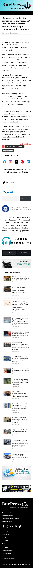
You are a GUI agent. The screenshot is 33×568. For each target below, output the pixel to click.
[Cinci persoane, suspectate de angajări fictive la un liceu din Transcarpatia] (7, 372)
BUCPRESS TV (6, 547)
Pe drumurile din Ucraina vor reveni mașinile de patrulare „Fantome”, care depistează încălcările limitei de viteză (20, 443)
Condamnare (10, 147)
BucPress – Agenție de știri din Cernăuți (14, 564)
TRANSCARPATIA (7, 553)
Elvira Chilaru (15, 33)
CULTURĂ (5, 540)
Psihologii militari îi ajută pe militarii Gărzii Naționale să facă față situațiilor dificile (20, 278)
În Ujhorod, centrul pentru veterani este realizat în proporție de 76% (20, 431)
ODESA (4, 556)
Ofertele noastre (7, 513)
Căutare (25, 199)
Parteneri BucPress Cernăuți (10, 518)
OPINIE (4, 543)
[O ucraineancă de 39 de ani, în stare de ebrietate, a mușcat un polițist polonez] (7, 335)
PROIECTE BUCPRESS (8, 559)
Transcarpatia (8, 150)
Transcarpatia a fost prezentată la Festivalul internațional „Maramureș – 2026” (20, 456)
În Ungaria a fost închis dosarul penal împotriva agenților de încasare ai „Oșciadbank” (19, 420)
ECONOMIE (5, 535)
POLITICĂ (5, 532)
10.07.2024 (6, 33)
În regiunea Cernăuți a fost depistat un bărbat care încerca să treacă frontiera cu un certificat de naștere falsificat (20, 321)
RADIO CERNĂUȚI (7, 550)
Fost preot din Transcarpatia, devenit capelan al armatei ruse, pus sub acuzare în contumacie (20, 394)
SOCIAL (4, 537)
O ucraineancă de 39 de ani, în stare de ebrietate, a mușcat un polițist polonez (20, 333)
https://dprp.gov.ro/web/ (21, 230)
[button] (31, 13)
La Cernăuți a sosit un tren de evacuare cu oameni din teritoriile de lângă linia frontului (20, 358)
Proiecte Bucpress (7, 515)
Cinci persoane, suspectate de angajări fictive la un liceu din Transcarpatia (20, 370)
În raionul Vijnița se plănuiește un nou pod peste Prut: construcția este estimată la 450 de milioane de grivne (20, 346)
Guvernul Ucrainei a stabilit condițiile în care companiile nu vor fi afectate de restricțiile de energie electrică (20, 407)
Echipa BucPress (7, 521)
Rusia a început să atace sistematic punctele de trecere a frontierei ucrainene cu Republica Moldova (19, 290)
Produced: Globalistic (19, 566)
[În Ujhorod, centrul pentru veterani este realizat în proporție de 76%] (7, 433)
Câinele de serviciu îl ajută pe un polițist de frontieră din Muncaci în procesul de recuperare (20, 381)
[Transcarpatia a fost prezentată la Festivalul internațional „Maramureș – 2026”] (7, 457)
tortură (20, 147)
